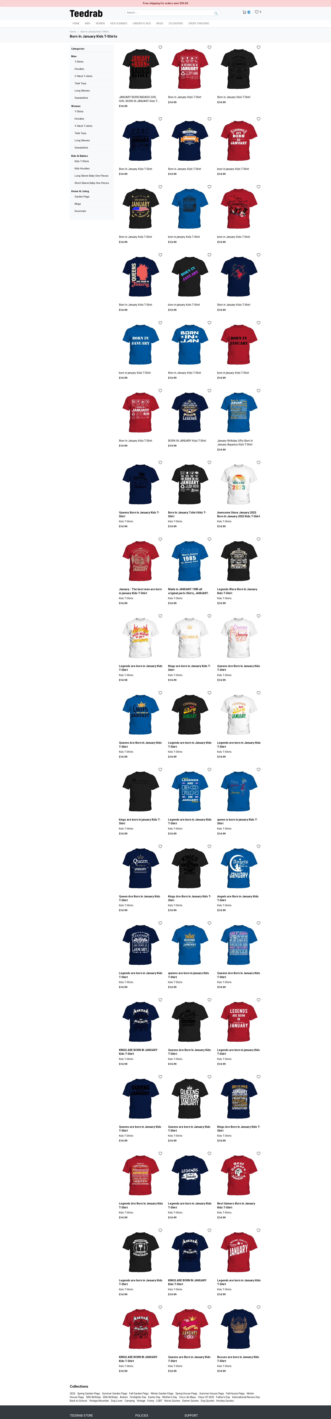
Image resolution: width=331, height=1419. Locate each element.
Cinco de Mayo (187, 1397)
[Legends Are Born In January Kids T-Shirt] (141, 1175)
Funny (150, 1400)
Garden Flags (82, 196)
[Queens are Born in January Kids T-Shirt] (190, 1329)
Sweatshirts (81, 97)
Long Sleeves (82, 90)
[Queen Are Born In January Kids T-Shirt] (141, 868)
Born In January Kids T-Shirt (184, 97)
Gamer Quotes (190, 1400)
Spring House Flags (186, 1393)
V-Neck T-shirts (83, 76)
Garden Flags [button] (142, 23)
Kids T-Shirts (82, 161)
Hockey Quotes (225, 1400)
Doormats (80, 211)
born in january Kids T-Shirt (233, 169)
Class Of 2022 (206, 1397)
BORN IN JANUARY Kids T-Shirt (187, 440)
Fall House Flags (235, 1393)
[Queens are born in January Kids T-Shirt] (141, 1099)
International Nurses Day (246, 1397)
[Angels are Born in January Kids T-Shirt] (239, 868)
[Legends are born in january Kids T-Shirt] (239, 1022)
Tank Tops (80, 83)
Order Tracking (198, 23)
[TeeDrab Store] (86, 13)
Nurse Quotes (172, 1400)
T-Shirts (79, 61)
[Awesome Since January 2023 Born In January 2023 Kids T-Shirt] (239, 484)
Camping (130, 1400)
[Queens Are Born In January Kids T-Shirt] (239, 638)
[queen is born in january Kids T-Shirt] (239, 791)
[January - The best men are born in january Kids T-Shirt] (141, 561)
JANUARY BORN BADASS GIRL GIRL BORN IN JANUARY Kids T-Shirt (138, 100)
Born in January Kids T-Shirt (184, 169)
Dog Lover (117, 1400)
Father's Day (223, 1397)
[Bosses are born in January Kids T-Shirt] (239, 1329)
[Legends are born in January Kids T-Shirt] (141, 638)
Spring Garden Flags (88, 1393)
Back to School (78, 1400)
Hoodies (79, 68)
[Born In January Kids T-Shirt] (190, 69)
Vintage (141, 1400)
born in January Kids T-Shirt (233, 236)
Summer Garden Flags (114, 1393)
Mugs (159, 23)
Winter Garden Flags (162, 1393)
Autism (124, 1397)
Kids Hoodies (82, 168)
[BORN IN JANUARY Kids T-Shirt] (190, 413)
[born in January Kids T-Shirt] (239, 209)
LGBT (159, 1400)
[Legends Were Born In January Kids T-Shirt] (239, 561)
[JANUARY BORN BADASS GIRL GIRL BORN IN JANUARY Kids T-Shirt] (141, 69)
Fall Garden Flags (139, 1393)
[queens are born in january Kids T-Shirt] (190, 945)
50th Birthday (93, 1397)
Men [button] (87, 23)
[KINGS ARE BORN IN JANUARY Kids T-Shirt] (141, 1022)
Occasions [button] (176, 23)
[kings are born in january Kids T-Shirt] (141, 791)
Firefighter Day (138, 1397)
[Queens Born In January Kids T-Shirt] (141, 484)
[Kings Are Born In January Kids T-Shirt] (190, 868)
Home (76, 23)
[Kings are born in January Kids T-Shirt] (190, 638)
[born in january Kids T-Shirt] (239, 141)
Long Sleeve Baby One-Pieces (91, 175)
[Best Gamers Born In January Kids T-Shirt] (239, 1175)
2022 (72, 1393)
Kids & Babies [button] (118, 23)
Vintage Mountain (99, 1400)
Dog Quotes (207, 1400)
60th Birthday (110, 1397)
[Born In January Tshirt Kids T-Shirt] (190, 484)
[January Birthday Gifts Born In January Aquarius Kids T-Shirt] (239, 413)
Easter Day (154, 1397)
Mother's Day (169, 1397)
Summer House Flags (211, 1393)
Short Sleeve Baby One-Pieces (92, 183)
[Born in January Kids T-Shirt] (190, 141)
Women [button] (100, 23)
